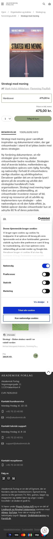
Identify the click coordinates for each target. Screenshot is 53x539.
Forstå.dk (6, 518)
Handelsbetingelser (12, 529)
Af (2, 88)
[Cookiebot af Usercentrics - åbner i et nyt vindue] (38, 219)
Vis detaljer (39, 302)
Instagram (8, 478)
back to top (49, 372)
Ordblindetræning (37, 515)
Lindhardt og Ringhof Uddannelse (18, 509)
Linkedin (13, 478)
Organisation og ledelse (21, 12)
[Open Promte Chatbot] (44, 531)
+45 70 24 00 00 (14, 465)
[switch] (46, 274)
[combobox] (6, 118)
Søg (43, 4)
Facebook (3, 478)
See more (20, 332)
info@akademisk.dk (16, 417)
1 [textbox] (5, 118)
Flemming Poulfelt (40, 88)
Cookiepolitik (27, 529)
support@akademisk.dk (18, 443)
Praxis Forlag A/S (25, 506)
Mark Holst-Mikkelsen (17, 88)
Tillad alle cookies (26, 310)
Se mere (35, 355)
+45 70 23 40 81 (14, 437)
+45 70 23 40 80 (14, 411)
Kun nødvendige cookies (26, 318)
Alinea (4, 512)
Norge (23, 515)
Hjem (3, 12)
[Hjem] (12, 4)
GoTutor (13, 512)
